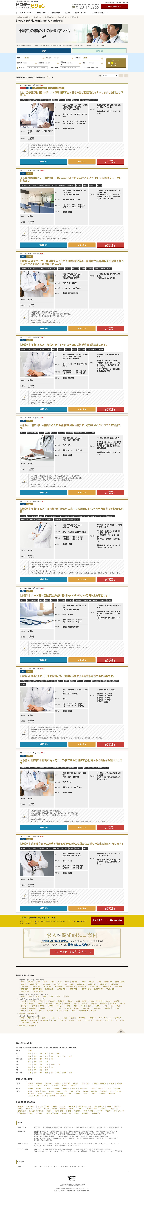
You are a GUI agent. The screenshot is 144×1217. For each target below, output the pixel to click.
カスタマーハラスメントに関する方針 (78, 1151)
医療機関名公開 (96, 1113)
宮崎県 (58, 996)
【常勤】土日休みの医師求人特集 (105, 1133)
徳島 (35, 1070)
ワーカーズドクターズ (51, 1167)
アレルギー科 (40, 1011)
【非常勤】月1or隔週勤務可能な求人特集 (45, 1136)
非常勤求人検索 (47, 1127)
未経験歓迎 (117, 1106)
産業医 (74, 1011)
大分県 (51, 996)
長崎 (41, 1073)
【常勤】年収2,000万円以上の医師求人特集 (45, 1133)
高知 (46, 1070)
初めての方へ (67, 1127)
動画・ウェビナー (48, 1145)
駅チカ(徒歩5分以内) (119, 1111)
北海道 (30, 1051)
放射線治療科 (97, 1008)
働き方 (50, 1144)
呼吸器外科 (113, 1003)
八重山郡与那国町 (38, 991)
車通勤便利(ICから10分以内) (25, 1113)
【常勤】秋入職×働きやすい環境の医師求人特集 (80, 1131)
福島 (58, 1053)
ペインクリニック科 (62, 1011)
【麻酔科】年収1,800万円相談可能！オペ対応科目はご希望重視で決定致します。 (64, 344)
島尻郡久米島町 (86, 989)
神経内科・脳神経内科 (96, 1001)
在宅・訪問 (72, 1106)
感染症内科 (49, 1003)
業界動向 (73, 1144)
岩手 (41, 1053)
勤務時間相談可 (59, 1111)
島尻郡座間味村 (107, 986)
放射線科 (76, 1008)
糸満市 (60, 982)
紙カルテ (81, 1109)
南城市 (99, 982)
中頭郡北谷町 (24, 986)
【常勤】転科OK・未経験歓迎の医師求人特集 (69, 1135)
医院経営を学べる (66, 1113)
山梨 (70, 1056)
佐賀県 (30, 996)
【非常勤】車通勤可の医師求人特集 (43, 1140)
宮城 (52, 1053)
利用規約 (92, 1151)
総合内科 (108, 1001)
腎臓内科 (70, 1001)
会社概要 (119, 3)
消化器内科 (42, 1001)
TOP (35, 1144)
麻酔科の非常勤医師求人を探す (28, 1025)
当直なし (20, 1109)
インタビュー (113, 1144)
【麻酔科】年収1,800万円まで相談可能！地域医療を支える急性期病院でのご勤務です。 (67, 676)
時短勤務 (54, 1109)
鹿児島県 (66, 996)
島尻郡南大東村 (37, 989)
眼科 (112, 1006)
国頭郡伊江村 (91, 984)
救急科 (118, 1006)
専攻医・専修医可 (88, 1111)
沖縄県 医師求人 (49, 17)
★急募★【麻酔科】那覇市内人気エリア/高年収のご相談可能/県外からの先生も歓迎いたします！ (71, 761)
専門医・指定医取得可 (52, 1113)
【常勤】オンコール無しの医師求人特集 (44, 1135)
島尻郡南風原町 (82, 986)
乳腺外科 (34, 1006)
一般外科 (76, 1003)
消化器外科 (94, 1003)
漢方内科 (58, 1003)
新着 (45, 1144)
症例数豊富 (63, 1109)
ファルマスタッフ (38, 1167)
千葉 (58, 1056)
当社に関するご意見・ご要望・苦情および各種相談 (89, 1149)
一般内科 (23, 1001)
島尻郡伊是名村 (74, 989)
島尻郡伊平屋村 (61, 989)
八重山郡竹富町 (25, 991)
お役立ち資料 (37, 1145)
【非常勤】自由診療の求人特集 (42, 1138)
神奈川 (64, 1056)
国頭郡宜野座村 (69, 984)
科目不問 (93, 1011)
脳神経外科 (103, 1003)
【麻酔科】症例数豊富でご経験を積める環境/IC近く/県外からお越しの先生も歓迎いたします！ (72, 843)
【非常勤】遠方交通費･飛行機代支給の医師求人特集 (94, 1136)
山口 (52, 1067)
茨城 (35, 1056)
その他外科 (60, 1006)
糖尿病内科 (51, 1001)
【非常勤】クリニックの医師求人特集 (106, 1138)
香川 (29, 1070)
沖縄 (70, 1073)
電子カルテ (72, 1109)
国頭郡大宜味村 (119, 982)
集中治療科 (50, 1011)
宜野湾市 (30, 982)
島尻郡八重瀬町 (98, 989)
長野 (29, 1059)
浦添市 (45, 982)
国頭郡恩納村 (57, 984)
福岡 (29, 1073)
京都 (35, 1064)
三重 (46, 1062)
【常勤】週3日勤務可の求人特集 (67, 1133)
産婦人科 (90, 1006)
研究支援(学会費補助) (43, 1106)
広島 (46, 1067)
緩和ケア (23, 1011)
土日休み (63, 1106)
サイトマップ (37, 1149)
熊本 (52, 1073)
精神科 (68, 1006)
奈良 (41, 1064)
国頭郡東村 (24, 984)
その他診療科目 (83, 1011)
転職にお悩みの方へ (60, 1145)
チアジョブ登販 (63, 1167)
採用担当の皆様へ (110, 3)
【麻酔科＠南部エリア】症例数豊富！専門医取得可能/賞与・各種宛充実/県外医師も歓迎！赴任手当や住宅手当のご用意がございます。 (72, 262)
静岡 (35, 1062)
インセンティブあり (92, 1109)
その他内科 (67, 1003)
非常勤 (99, 50)
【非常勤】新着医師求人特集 (57, 1131)
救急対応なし (29, 1109)
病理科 (31, 1011)
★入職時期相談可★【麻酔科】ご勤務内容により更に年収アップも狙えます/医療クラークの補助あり (70, 179)
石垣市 (38, 982)
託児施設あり (39, 1113)
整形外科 (84, 1003)
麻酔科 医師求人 (62, 17)
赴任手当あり (104, 1109)
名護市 (52, 982)
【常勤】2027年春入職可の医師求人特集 (106, 1131)
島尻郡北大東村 (49, 989)
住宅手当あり (114, 1109)
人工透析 (107, 1008)
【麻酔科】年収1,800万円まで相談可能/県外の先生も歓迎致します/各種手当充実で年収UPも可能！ (72, 510)
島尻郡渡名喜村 (25, 989)
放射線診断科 (86, 1008)
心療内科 (31, 1003)
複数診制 (46, 1109)
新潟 (35, 1059)
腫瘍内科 (40, 1003)
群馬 (41, 1056)
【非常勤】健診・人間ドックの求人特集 (63, 1138)
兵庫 (59, 1064)
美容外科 (42, 1006)
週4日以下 (20, 1106)
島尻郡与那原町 (70, 986)
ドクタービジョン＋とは (74, 1145)
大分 (46, 1073)
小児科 (105, 1006)
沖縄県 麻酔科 (74, 17)
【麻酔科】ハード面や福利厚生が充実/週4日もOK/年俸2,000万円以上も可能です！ (65, 595)
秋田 (35, 1053)
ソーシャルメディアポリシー (57, 1151)
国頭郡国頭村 (108, 982)
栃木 (29, 1056)
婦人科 (83, 1006)
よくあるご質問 (91, 1127)
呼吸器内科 (32, 1001)
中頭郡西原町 (58, 986)
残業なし (49, 1111)
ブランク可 (99, 1111)
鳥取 (29, 1067)
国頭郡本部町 (46, 984)
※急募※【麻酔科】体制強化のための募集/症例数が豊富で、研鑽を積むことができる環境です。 (70, 426)
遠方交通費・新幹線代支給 (36, 1111)
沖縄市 (67, 982)
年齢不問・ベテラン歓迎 (84, 1106)
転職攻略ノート (58, 1127)
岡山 (35, 1067)
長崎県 (37, 996)
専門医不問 (77, 1111)
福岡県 (22, 996)
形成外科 (122, 1003)
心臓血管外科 (24, 1006)
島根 (41, 1067)
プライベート (104, 1144)
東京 (52, 1056)
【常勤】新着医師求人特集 (41, 1131)
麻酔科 (98, 1006)
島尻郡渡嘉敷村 (94, 986)
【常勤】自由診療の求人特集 (86, 1133)
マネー (96, 1144)
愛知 (41, 1062)
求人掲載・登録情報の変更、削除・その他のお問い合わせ (58, 1149)
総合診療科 (68, 1008)
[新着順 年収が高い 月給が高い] (110, 75)
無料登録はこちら (114, 6)
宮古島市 (91, 982)
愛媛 (41, 1070)
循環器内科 (61, 1001)
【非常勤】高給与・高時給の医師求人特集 (94, 1135)
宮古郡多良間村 (110, 989)
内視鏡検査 (85, 1113)
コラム (40, 1144)
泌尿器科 (23, 1008)
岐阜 (29, 1062)
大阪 (46, 1064)
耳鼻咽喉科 (42, 1008)
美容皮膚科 (32, 1008)
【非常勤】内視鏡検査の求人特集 (85, 1138)
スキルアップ (88, 1144)
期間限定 (68, 1111)
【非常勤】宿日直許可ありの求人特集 (68, 1136)
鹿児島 (64, 1073)
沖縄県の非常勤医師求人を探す (28, 1013)
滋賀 (29, 1064)
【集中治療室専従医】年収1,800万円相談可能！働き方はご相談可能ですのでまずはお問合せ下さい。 (71, 94)
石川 (46, 1059)
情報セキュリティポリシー (41, 1151)
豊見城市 (74, 982)
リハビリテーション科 (54, 1008)
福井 (52, 1059)
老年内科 (23, 1003)
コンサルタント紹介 (79, 1127)
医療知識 (80, 1144)
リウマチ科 (116, 1008)
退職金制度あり (22, 1111)
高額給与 (55, 1106)
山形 (46, 1053)
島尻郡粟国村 (118, 986)
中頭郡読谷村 (102, 984)
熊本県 (44, 996)
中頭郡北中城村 (36, 986)
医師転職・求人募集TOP (23, 17)
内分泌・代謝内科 (81, 1001)
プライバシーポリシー (103, 1151)
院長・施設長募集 (99, 1106)
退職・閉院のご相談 (116, 1151)
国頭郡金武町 (80, 984)
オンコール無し (30, 1106)
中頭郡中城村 (48, 986)
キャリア (57, 1144)
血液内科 (116, 1001)
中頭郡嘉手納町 (114, 984)
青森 (29, 1053)
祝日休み (76, 1113)
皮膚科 (76, 1006)
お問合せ (125, 3)
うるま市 (83, 982)
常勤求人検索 (37, 17)
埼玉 (46, 1056)
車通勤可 (108, 1111)
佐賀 (35, 1073)
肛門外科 (51, 1006)
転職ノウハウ (65, 1144)
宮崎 (58, 1073)
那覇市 (22, 982)
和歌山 (53, 1064)
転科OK (109, 1106)
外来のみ (38, 1109)
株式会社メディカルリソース (77, 1167)
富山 (41, 1059)
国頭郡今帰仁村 (34, 984)
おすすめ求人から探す (91, 67)
